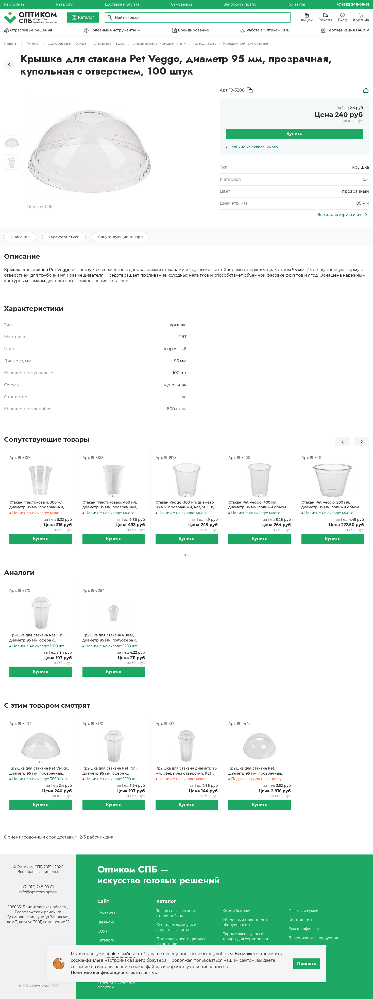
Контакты (296, 4)
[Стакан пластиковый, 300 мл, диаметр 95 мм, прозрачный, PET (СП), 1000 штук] (40, 480)
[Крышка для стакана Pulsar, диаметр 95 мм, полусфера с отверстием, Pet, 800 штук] (113, 613)
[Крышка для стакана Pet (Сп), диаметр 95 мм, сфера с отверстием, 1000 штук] (40, 613)
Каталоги (64, 4)
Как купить (14, 4)
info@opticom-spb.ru (38, 892)
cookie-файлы (120, 953)
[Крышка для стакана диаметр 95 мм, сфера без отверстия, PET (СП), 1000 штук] (187, 746)
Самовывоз (181, 4)
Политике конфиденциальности (105, 972)
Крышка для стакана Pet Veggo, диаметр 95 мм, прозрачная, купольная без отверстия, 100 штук (39, 771)
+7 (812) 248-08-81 (38, 887)
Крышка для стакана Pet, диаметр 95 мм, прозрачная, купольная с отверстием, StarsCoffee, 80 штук (255, 771)
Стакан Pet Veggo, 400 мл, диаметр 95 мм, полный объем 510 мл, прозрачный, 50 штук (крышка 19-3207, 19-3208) (257, 505)
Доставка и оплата (122, 4)
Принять (306, 963)
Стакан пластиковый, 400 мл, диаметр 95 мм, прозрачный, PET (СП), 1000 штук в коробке (110, 505)
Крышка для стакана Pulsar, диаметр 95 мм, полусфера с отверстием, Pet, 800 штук (109, 638)
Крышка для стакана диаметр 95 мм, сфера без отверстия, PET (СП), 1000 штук (186, 771)
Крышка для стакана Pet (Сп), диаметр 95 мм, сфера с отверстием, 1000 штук (36, 638)
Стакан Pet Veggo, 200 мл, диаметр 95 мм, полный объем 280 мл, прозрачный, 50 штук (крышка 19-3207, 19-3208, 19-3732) (332, 505)
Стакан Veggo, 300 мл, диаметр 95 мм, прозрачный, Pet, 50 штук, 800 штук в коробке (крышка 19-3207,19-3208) (186, 505)
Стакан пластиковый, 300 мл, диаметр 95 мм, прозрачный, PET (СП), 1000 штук (36, 505)
